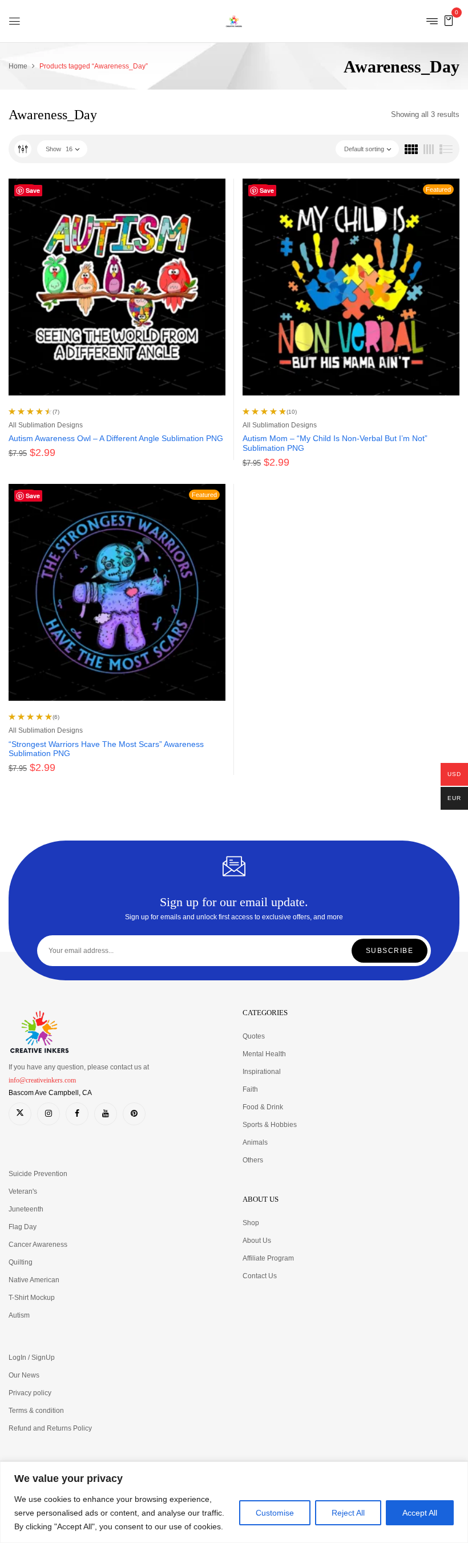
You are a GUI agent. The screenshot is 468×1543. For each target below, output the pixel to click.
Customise (275, 1512)
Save (33, 190)
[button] (448, 20)
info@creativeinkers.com (42, 1080)
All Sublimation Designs (46, 425)
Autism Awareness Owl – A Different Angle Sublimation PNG (116, 438)
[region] (234, 1502)
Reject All (348, 1512)
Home (18, 66)
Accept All (419, 1512)
